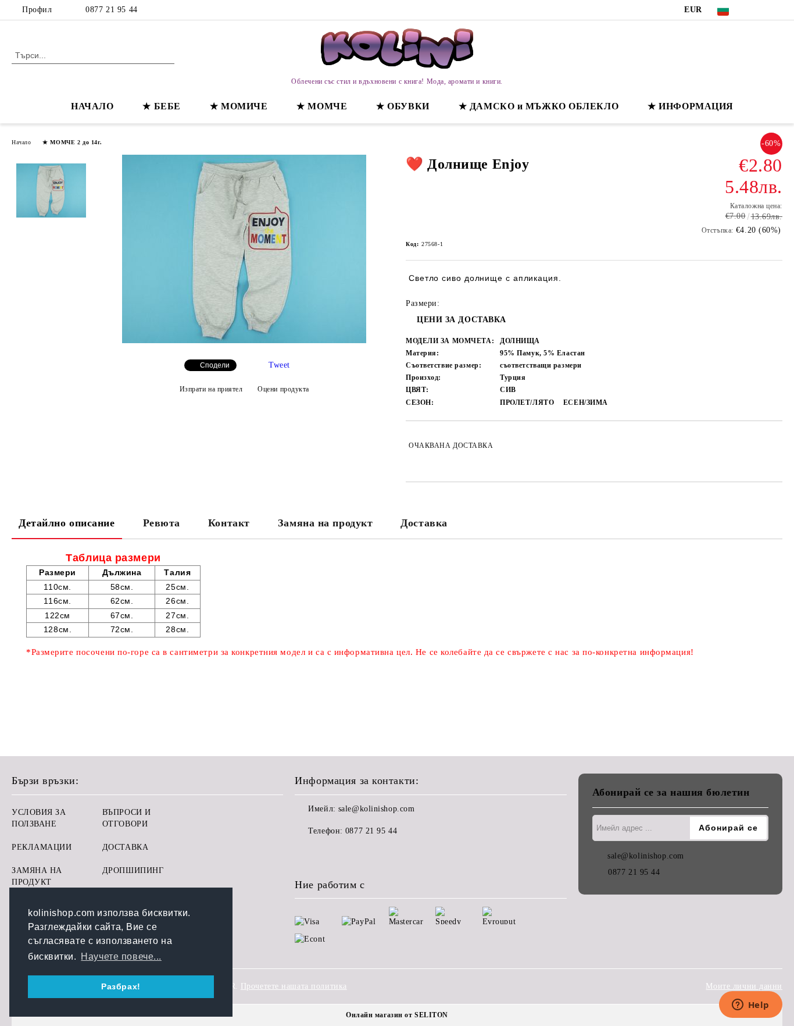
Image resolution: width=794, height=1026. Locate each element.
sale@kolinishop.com (376, 808)
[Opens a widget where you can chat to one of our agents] (750, 1005)
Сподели (215, 365)
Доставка (423, 523)
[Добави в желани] (774, 446)
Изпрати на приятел (211, 389)
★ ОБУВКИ (402, 106)
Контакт (229, 523)
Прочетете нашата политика (294, 986)
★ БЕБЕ (161, 106)
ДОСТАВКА (125, 847)
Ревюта (161, 523)
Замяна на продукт (325, 523)
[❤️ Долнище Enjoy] (244, 340)
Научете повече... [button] (121, 956)
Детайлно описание (67, 523)
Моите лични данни (744, 986)
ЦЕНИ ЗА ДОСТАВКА (461, 319)
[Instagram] (776, 9)
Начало (21, 142)
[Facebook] (758, 9)
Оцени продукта (283, 389)
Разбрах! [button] (120, 986)
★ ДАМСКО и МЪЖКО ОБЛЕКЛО (538, 106)
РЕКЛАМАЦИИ (42, 847)
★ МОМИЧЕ (238, 106)
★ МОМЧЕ (321, 106)
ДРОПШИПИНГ (133, 870)
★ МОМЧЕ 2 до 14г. (72, 142)
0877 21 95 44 (111, 9)
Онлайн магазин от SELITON (397, 1015)
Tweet (279, 365)
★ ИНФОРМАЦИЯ (691, 106)
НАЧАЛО (92, 106)
